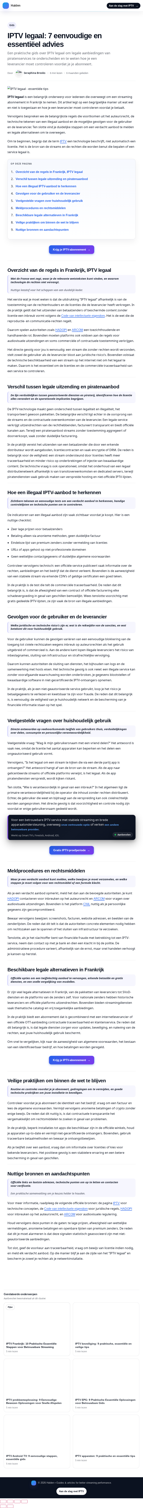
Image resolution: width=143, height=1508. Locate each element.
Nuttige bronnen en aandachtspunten (42, 229)
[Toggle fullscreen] (10, 1501)
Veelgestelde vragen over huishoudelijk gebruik (49, 200)
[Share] (17, 1501)
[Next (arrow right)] (10, 1506)
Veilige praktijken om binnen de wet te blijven (47, 222)
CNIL (86, 904)
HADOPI (61, 329)
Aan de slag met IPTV (123, 5)
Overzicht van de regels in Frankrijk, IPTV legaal (49, 171)
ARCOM (77, 329)
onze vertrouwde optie (75, 824)
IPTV (63, 141)
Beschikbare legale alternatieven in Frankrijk (47, 215)
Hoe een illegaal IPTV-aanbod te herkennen (46, 186)
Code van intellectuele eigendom (83, 315)
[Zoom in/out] (3, 1501)
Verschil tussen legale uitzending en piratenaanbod (52, 179)
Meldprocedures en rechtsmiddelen (41, 208)
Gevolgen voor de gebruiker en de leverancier (48, 193)
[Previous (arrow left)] (3, 1506)
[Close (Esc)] (24, 1501)
